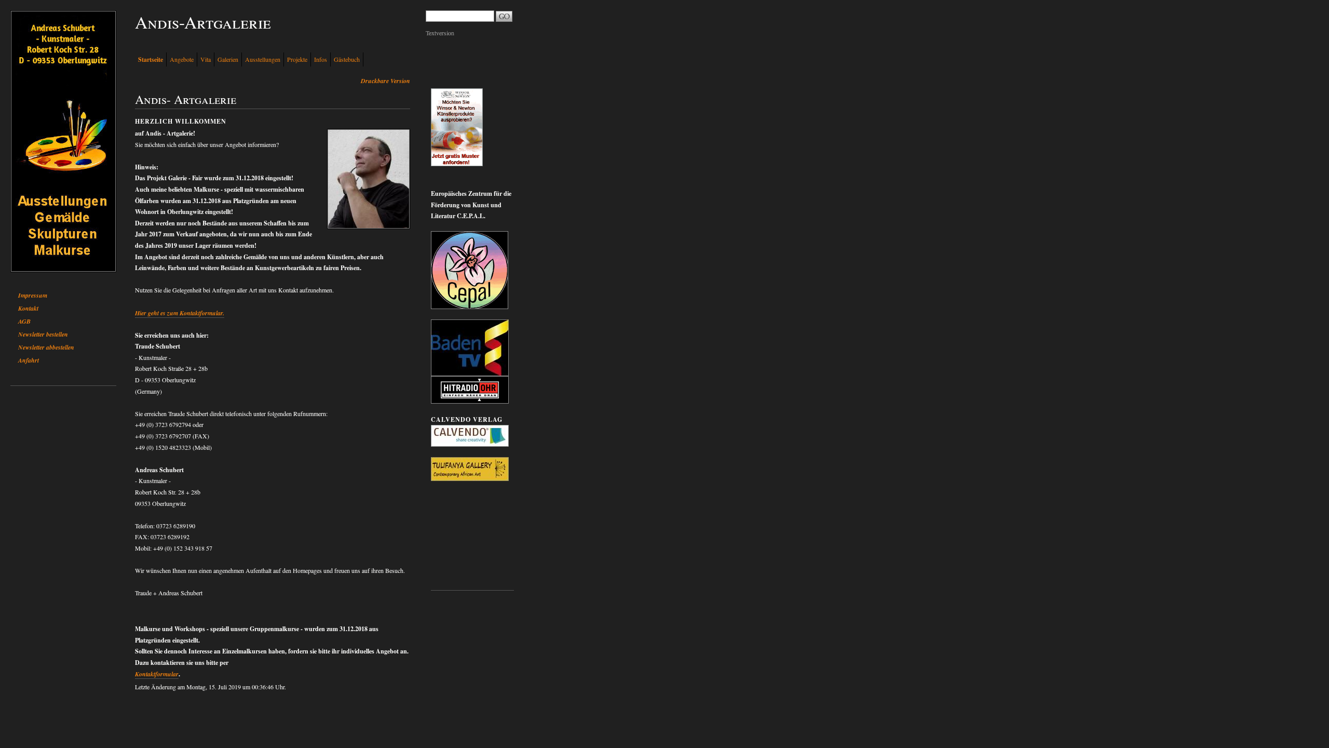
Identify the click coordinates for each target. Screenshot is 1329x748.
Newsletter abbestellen (46, 347)
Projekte (297, 59)
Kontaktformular (157, 674)
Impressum (32, 295)
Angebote (182, 59)
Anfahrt (28, 360)
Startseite (150, 59)
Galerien (228, 59)
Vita (205, 59)
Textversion (440, 33)
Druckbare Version (385, 80)
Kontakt (28, 308)
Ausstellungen (262, 59)
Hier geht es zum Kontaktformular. (179, 313)
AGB (24, 321)
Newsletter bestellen (43, 334)
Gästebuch (347, 59)
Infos (320, 59)
